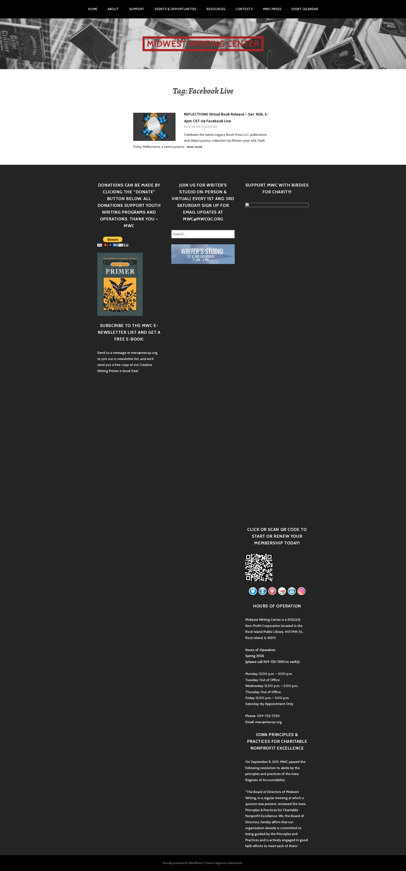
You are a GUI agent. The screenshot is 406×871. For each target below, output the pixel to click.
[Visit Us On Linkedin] (291, 591)
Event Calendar (305, 9)
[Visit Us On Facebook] (262, 591)
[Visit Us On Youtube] (282, 591)
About (113, 9)
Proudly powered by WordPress (182, 863)
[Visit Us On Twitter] (253, 591)
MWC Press (272, 9)
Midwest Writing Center (203, 43)
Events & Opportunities (175, 9)
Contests (244, 9)
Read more (194, 146)
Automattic (235, 863)
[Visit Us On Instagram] (301, 591)
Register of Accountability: (265, 780)
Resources (216, 9)
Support (136, 9)
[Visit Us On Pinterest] (272, 591)
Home (92, 9)
